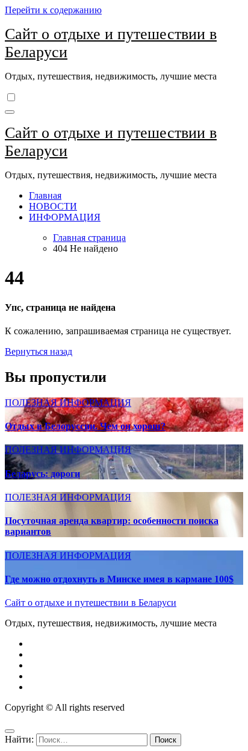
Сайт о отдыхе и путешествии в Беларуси (90, 602)
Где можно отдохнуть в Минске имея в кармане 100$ (119, 579)
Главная (45, 195)
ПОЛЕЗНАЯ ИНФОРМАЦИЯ (68, 402)
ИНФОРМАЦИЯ (65, 217)
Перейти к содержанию (53, 10)
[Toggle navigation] (9, 112)
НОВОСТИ (53, 206)
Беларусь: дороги (42, 474)
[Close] (9, 731)
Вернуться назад (38, 351)
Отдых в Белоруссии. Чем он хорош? (85, 426)
